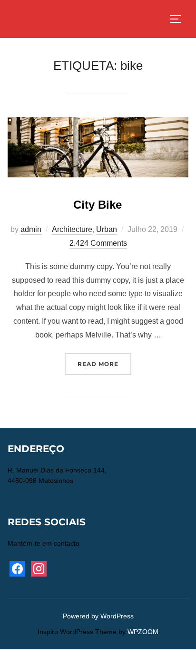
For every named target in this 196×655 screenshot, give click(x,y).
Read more (104, 363)
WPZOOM (142, 632)
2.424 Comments (98, 243)
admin (30, 229)
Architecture (72, 229)
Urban (106, 229)
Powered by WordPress (98, 616)
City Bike (97, 204)
